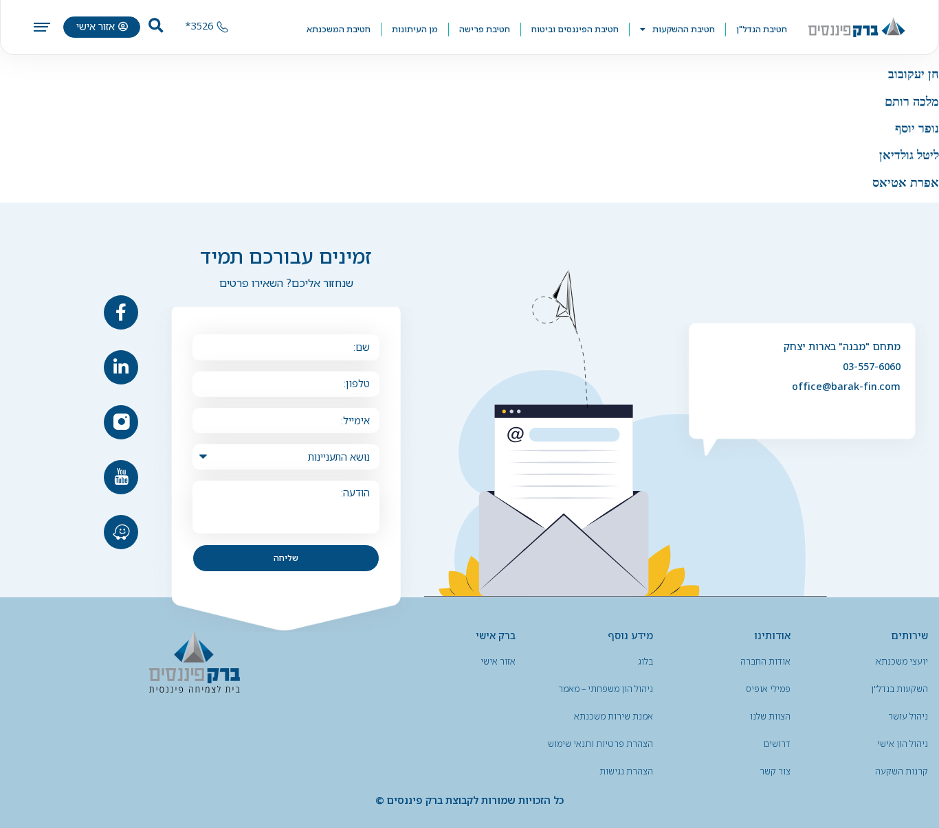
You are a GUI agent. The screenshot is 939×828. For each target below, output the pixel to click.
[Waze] (121, 532)
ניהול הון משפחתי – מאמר (605, 688)
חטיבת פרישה (484, 29)
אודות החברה (765, 661)
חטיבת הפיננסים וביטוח (575, 29)
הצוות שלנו (770, 716)
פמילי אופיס (768, 688)
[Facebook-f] (121, 312)
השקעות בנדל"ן (899, 688)
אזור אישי (498, 661)
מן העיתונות (415, 29)
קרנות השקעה (901, 771)
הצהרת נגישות (626, 771)
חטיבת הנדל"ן (761, 29)
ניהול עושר (908, 716)
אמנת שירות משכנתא (613, 716)
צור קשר (775, 771)
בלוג (645, 661)
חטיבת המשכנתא (339, 29)
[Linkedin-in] (121, 367)
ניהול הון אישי (902, 743)
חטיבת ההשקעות (683, 29)
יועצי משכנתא (902, 661)
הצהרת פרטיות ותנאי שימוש (600, 743)
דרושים (777, 743)
